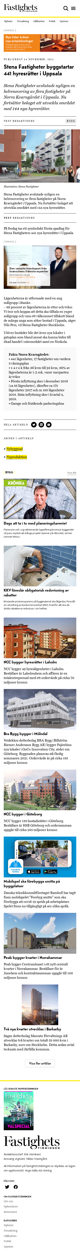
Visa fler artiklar (40, 1063)
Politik (52, 21)
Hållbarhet (38, 21)
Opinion (64, 21)
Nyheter (8, 21)
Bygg (71, 121)
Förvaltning (23, 21)
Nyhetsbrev (11, 1206)
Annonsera (10, 1212)
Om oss (8, 1201)
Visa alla (71, 472)
